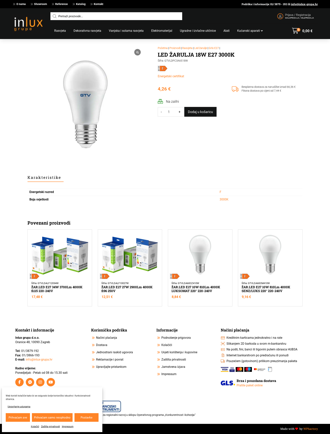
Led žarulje (200, 48)
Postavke (86, 417)
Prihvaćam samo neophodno (52, 417)
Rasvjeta (187, 48)
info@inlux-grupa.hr (304, 4)
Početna (163, 48)
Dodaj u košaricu (200, 112)
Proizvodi (174, 48)
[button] (302, 31)
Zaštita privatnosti (50, 426)
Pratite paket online (250, 385)
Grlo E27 (214, 48)
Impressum (68, 426)
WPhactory (310, 429)
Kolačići (35, 426)
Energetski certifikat (171, 76)
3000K (224, 199)
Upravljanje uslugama (19, 406)
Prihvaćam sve (18, 417)
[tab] (46, 177)
